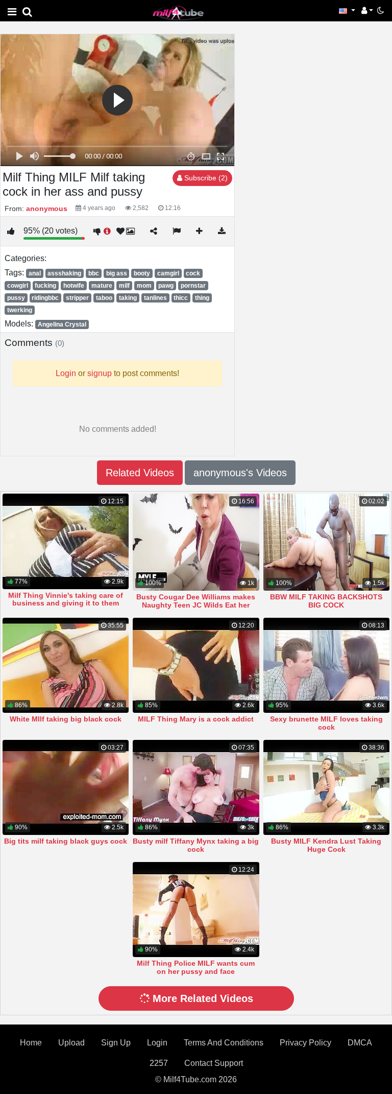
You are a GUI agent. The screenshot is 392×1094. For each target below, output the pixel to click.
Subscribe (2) (205, 178)
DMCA (360, 1042)
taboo (104, 297)
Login (157, 1042)
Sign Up (116, 1042)
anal (35, 273)
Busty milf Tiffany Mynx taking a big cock (196, 845)
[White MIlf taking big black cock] (66, 665)
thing (202, 297)
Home (31, 1042)
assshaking (64, 273)
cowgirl (17, 285)
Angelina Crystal (62, 324)
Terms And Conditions (223, 1042)
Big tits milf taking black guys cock (65, 841)
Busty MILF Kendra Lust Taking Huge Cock (326, 845)
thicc (181, 297)
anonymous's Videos (240, 472)
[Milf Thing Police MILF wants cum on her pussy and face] (196, 909)
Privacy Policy (305, 1042)
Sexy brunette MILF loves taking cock (326, 723)
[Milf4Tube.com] (178, 12)
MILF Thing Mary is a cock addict (196, 719)
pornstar (193, 285)
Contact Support (213, 1063)
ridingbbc (45, 297)
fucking (45, 285)
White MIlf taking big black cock (65, 719)
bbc (93, 273)
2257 (159, 1063)
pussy (16, 297)
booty (142, 273)
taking (128, 297)
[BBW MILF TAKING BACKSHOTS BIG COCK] (326, 542)
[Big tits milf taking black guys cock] (66, 787)
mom (144, 285)
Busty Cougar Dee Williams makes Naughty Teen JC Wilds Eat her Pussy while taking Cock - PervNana (196, 605)
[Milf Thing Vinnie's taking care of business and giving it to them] (66, 541)
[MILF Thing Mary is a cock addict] (196, 665)
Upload (71, 1042)
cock (193, 273)
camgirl (168, 273)
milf (124, 285)
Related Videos (140, 472)
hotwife (73, 285)
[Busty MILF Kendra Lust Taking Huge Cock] (326, 787)
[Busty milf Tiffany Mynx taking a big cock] (196, 787)
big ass (116, 273)
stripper (77, 297)
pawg (166, 285)
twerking (19, 310)
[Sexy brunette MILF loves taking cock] (326, 665)
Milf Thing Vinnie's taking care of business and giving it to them (65, 599)
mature (101, 285)
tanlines (155, 297)
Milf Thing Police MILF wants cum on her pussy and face (196, 967)
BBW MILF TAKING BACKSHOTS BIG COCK (326, 601)
